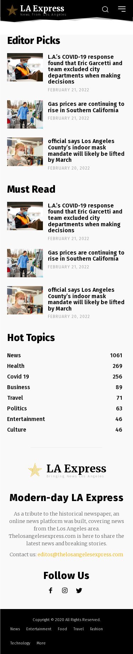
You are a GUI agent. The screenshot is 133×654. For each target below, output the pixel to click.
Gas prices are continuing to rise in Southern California (86, 107)
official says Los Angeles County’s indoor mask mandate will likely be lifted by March (86, 150)
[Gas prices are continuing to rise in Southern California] (25, 114)
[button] (105, 10)
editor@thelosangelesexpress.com (80, 554)
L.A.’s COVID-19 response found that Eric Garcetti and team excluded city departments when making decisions (85, 69)
